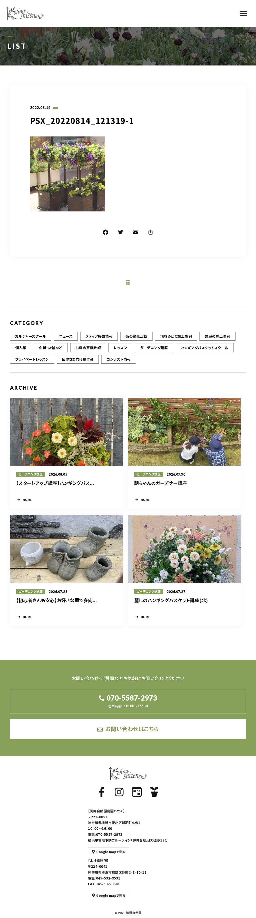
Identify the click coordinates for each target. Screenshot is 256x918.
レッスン (120, 347)
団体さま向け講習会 (78, 359)
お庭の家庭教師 (88, 347)
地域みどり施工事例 (176, 336)
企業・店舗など (50, 347)
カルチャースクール (30, 336)
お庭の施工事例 (217, 336)
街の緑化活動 (136, 336)
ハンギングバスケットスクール (204, 347)
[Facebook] (105, 233)
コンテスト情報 (118, 359)
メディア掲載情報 (99, 336)
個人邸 (20, 347)
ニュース (65, 336)
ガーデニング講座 (154, 347)
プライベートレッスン (32, 359)
